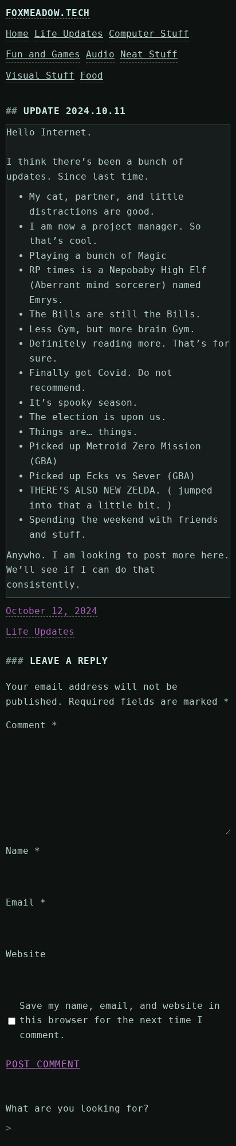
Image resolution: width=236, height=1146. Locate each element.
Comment (31, 725)
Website (26, 954)
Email (26, 902)
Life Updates (40, 631)
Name (23, 850)
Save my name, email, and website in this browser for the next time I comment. (119, 1020)
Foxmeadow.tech (48, 12)
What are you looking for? (77, 1108)
